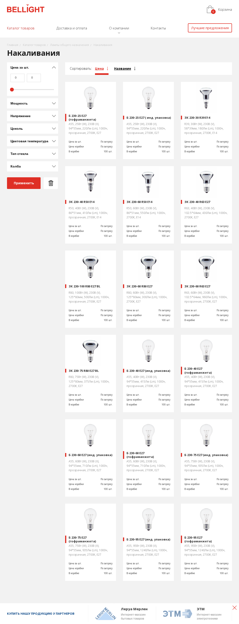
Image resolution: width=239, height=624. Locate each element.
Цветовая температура (29, 141)
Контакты (158, 28)
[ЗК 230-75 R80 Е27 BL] (90, 350)
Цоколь (17, 128)
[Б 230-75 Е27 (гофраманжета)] (90, 519)
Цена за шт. (20, 67)
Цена (99, 68)
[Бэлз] (25, 9)
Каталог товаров (21, 28)
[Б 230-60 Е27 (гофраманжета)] (148, 435)
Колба (16, 166)
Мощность (19, 103)
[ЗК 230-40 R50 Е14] (90, 182)
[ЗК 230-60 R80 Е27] (148, 266)
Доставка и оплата (71, 28)
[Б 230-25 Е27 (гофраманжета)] (90, 97)
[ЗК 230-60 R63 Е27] (206, 266)
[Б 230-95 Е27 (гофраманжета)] (206, 519)
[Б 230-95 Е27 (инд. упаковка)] (148, 519)
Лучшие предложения (210, 27)
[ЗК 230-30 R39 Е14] (206, 97)
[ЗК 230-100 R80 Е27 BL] (90, 266)
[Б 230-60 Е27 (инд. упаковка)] (90, 435)
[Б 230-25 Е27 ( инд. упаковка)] (148, 97)
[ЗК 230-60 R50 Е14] (148, 182)
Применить (24, 183)
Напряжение (21, 116)
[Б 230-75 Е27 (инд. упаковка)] (206, 435)
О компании (119, 28)
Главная (12, 45)
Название (122, 68)
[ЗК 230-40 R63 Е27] (206, 182)
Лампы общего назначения (69, 45)
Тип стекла (19, 154)
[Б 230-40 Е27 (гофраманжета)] (206, 350)
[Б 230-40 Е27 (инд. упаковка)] (148, 350)
